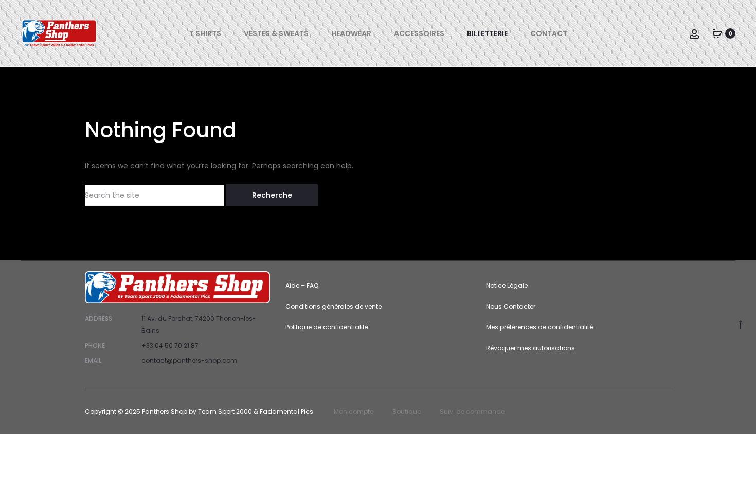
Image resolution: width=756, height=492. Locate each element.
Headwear (351, 33)
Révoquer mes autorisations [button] (530, 348)
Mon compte (353, 411)
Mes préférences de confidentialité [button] (539, 327)
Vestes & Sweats (276, 33)
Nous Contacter (510, 306)
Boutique (406, 411)
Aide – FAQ (301, 285)
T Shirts (205, 33)
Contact (548, 33)
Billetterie (487, 33)
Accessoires (419, 33)
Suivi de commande (472, 411)
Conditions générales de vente (333, 306)
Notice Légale (507, 285)
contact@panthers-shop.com (189, 360)
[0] (717, 33)
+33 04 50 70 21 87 (170, 345)
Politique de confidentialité (326, 327)
